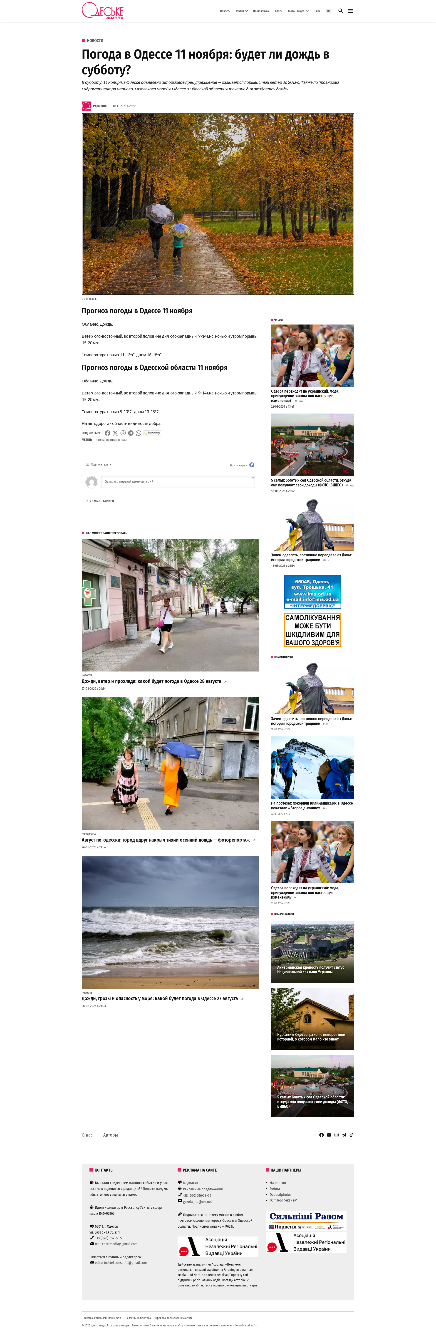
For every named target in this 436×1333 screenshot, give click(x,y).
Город (85, 834)
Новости (225, 10)
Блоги (278, 10)
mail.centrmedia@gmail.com (116, 1244)
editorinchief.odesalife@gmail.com (121, 1263)
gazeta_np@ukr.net (197, 1201)
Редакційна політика (138, 1318)
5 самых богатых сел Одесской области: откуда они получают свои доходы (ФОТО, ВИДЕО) (311, 483)
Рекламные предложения (203, 1189)
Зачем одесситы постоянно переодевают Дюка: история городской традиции (311, 557)
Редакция (100, 106)
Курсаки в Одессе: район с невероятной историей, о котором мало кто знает (311, 1037)
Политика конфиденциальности (101, 1318)
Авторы (110, 1135)
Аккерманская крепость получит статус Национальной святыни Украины (310, 970)
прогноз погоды (116, 439)
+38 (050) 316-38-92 (197, 1195)
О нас (317, 10)
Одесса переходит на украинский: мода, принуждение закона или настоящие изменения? (305, 396)
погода (100, 439)
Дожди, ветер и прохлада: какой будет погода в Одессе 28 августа (151, 681)
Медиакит (190, 1183)
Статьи (240, 10)
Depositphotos (280, 1194)
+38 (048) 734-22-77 (108, 1238)
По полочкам (261, 10)
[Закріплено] (350, 11)
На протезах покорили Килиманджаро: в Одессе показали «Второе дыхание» (312, 805)
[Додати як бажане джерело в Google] (152, 433)
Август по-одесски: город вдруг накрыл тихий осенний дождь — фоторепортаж (166, 840)
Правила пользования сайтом (173, 1318)
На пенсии (278, 1183)
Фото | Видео (296, 10)
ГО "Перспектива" (283, 1200)
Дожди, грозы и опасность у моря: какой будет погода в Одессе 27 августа (160, 998)
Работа (275, 1189)
